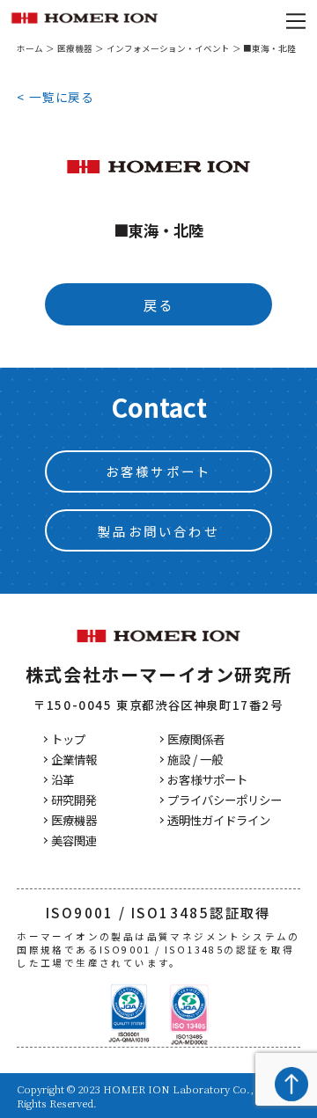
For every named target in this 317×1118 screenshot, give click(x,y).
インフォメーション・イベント (168, 48)
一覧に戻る (61, 97)
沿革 (62, 780)
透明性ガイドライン (218, 820)
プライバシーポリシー (224, 800)
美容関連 (74, 840)
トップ (68, 739)
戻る (158, 304)
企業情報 (74, 759)
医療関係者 (196, 739)
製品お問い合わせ (158, 531)
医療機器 (74, 48)
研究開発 (74, 800)
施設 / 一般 (195, 759)
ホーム (30, 48)
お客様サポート (158, 471)
